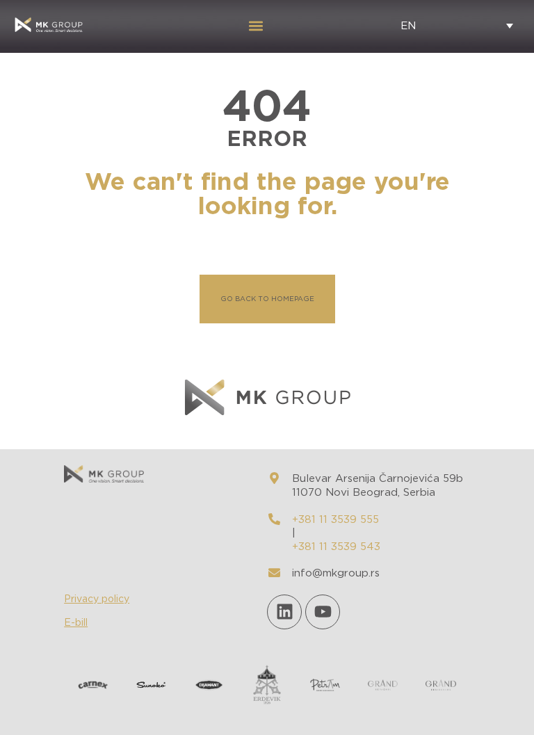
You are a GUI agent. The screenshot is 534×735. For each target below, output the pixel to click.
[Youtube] (322, 612)
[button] (255, 25)
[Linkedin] (284, 612)
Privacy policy (96, 599)
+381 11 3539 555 (335, 520)
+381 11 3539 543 (336, 547)
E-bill (76, 623)
